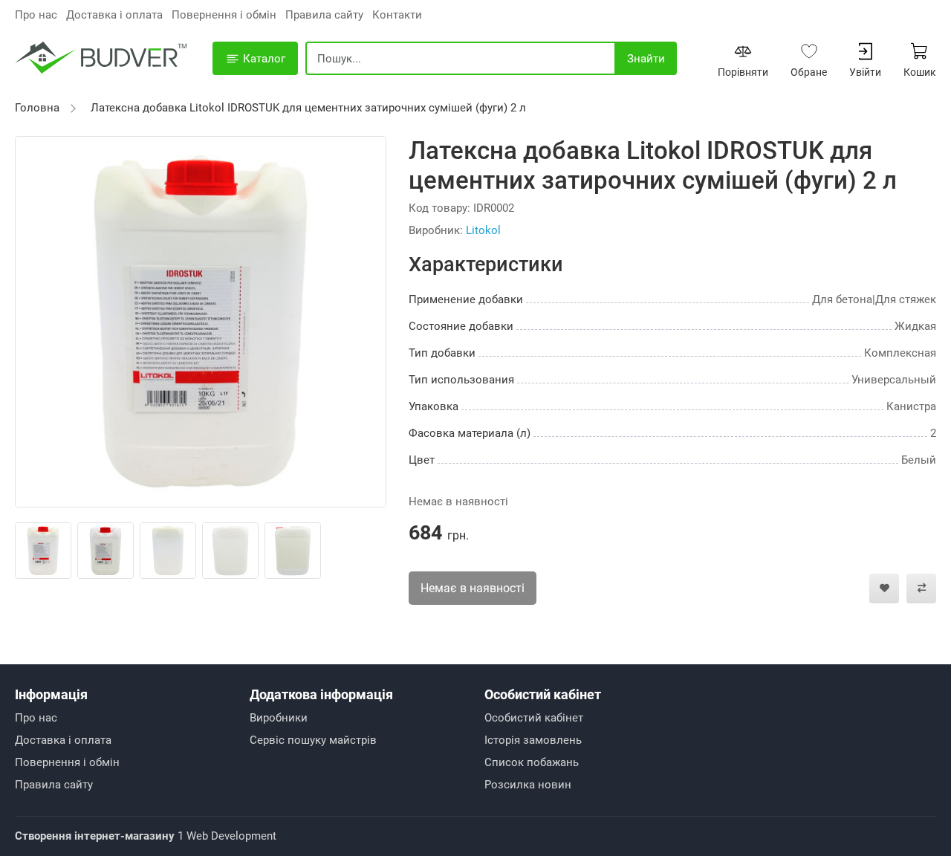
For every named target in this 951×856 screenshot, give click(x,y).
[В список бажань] (884, 588)
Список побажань (531, 762)
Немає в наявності (473, 588)
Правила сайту (324, 15)
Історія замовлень (533, 740)
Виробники (279, 717)
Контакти (397, 15)
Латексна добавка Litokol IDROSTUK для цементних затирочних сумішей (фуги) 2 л (308, 107)
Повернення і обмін (224, 15)
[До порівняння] (921, 588)
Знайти (646, 58)
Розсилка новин (527, 784)
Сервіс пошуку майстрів (313, 740)
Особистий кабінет (533, 717)
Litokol (483, 230)
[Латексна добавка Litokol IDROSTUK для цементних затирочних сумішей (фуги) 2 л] (200, 321)
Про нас (36, 15)
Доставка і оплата (114, 15)
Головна (37, 107)
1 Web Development (145, 836)
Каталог (262, 58)
